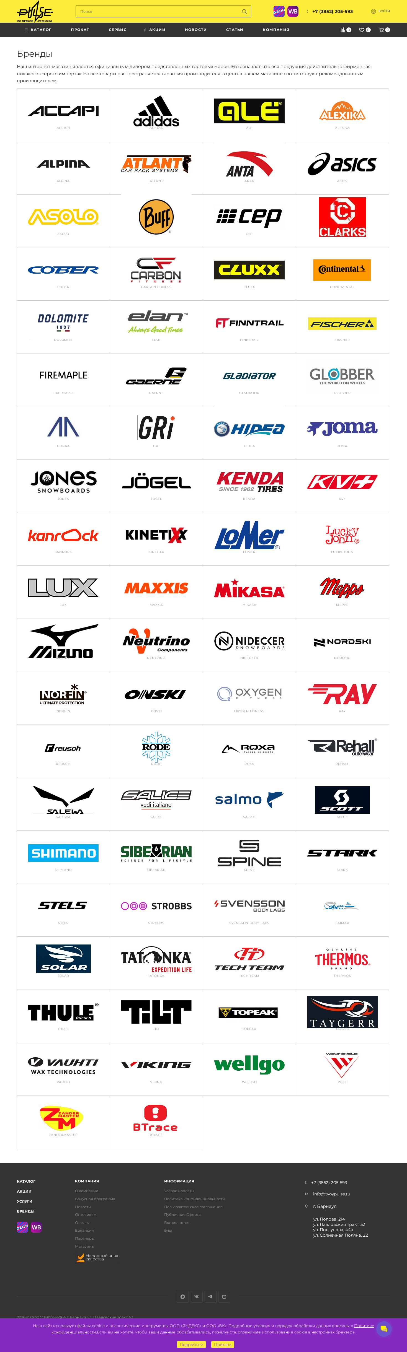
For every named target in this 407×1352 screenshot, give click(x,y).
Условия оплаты (179, 1191)
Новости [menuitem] (196, 29)
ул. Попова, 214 (329, 1219)
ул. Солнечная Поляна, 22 (340, 1235)
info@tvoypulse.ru (331, 1194)
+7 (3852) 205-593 (332, 11)
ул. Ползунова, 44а (333, 1229)
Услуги (24, 1201)
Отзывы (82, 1223)
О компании (86, 1191)
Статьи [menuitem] (234, 29)
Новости (83, 1207)
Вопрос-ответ (177, 1223)
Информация (179, 1181)
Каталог (26, 1181)
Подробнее (191, 1344)
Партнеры (84, 1238)
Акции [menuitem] (157, 29)
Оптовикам (85, 1215)
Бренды (25, 1211)
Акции (24, 1191)
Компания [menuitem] (276, 29)
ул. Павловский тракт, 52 (339, 1224)
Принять (222, 1344)
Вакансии (84, 1230)
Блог (168, 1230)
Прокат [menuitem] (80, 29)
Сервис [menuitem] (118, 29)
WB (292, 11)
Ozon (279, 11)
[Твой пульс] (35, 11)
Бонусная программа (95, 1199)
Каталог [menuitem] (41, 29)
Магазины (84, 1246)
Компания (87, 1181)
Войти (384, 11)
